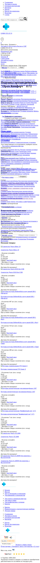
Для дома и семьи (10, 500)
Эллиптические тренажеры (21, 155)
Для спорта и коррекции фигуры (15, 498)
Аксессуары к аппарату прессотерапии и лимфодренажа (19, 84)
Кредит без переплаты (12, 11)
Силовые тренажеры (7, 149)
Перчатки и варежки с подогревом (12, 183)
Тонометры (4, 230)
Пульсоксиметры (14, 230)
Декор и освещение (7, 196)
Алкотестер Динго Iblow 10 (10, 250)
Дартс (33, 170)
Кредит (7, 9)
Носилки (4, 129)
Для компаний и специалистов (15, 495)
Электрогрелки (18, 186)
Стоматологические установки (25, 142)
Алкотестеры (24, 230)
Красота (7, 504)
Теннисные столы (25, 151)
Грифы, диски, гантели (8, 168)
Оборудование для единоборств (11, 162)
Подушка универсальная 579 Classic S (13, 369)
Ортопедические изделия (9, 193)
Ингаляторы (5, 239)
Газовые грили (6, 201)
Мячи (18, 168)
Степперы (22, 158)
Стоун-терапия (25, 92)
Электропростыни (7, 186)
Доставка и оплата (11, 4)
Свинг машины (6, 80)
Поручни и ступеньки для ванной (22, 109)
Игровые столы (13, 151)
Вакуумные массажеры (8, 76)
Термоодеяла (30, 184)
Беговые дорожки (30, 153)
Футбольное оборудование (22, 170)
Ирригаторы (5, 210)
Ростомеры (4, 232)
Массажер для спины (11, 75)
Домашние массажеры (8, 90)
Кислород (12, 210)
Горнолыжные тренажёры (9, 172)
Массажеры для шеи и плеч (27, 75)
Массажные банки (7, 71)
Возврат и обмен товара (24, 544)
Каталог (7, 490)
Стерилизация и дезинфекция (10, 139)
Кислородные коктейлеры (9, 181)
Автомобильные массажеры (10, 92)
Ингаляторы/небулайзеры (24, 210)
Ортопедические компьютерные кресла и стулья (23, 195)
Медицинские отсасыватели (25, 123)
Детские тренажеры (16, 160)
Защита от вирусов (23, 214)
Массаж (7, 492)
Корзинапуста (3, 63)
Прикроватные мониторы (19, 134)
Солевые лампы (6, 191)
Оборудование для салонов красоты (13, 132)
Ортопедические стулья (8, 214)
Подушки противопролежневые (17, 101)
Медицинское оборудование (10, 125)
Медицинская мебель (8, 142)
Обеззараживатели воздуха (23, 212)
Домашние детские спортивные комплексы (19, 173)
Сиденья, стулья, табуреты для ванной (21, 104)
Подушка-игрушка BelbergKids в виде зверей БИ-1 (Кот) (19, 322)
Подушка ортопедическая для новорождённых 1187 (18, 391)
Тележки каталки (31, 135)
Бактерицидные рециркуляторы (22, 191)
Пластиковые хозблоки (21, 196)
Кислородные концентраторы (28, 181)
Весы (31, 230)
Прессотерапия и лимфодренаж (17, 83)
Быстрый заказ (12, 260)
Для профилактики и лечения (14, 502)
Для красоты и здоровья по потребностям (19, 183)
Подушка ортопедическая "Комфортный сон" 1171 (17, 414)
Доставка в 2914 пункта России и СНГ (14, 46)
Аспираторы (22, 239)
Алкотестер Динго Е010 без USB (12, 272)
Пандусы (21, 107)
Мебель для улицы (16, 198)
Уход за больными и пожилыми (15, 493)
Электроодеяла (29, 183)
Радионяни (30, 239)
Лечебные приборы (7, 212)
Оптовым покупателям (12, 6)
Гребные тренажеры (30, 160)
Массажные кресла (7, 73)
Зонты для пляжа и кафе (19, 201)
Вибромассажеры (19, 71)
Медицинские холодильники (28, 137)
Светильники (16, 127)
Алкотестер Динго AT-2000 (10, 436)
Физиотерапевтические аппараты (27, 120)
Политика (8, 13)
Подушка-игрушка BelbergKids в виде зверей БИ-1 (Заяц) (20, 347)
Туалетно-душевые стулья (9, 107)
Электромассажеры (12, 87)
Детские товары (10, 511)
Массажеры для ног (20, 73)
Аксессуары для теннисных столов (12, 153)
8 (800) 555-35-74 (6, 33)
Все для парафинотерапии (19, 223)
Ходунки (4, 99)
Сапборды (25, 174)
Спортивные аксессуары (30, 162)
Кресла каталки (33, 101)
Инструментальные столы (9, 137)
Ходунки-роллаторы (14, 99)
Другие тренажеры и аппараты (11, 163)
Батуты (17, 149)
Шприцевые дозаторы (17, 135)
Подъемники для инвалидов (10, 111)
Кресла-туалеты (25, 102)
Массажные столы (17, 80)
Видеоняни (4, 241)
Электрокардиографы (28, 127)
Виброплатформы (31, 71)
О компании (9, 2)
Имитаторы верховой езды (9, 158)
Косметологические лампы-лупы (12, 221)
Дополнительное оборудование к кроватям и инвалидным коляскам (15, 122)
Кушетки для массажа (23, 90)
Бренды (7, 507)
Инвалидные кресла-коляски (10, 102)
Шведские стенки (24, 172)
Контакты (8, 7)
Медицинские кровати (8, 120)
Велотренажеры (6, 155)
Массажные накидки (20, 81)
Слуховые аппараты (26, 111)
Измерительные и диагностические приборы (19, 509)
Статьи (7, 14)
